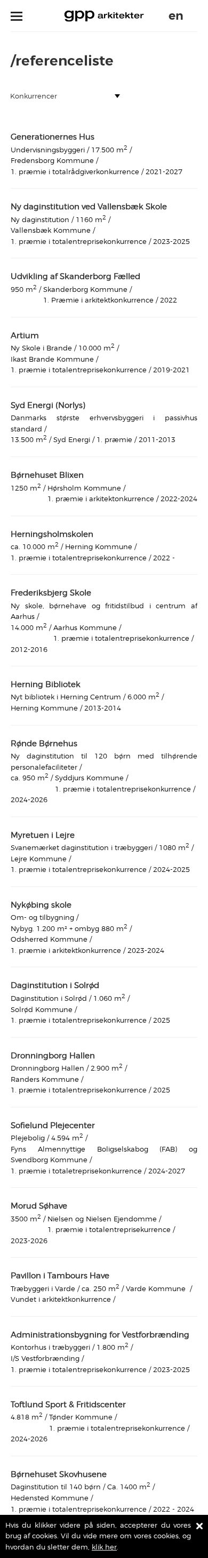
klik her (104, 1547)
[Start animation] (192, 16)
